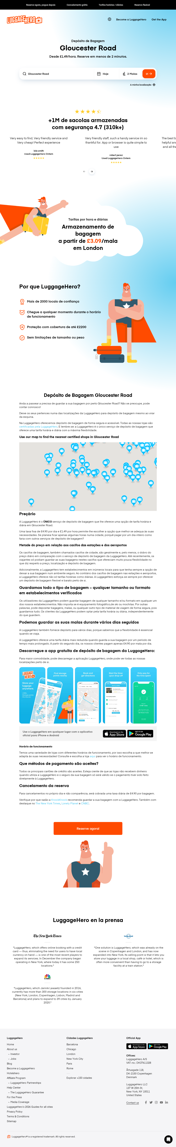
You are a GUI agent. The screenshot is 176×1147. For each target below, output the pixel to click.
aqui (92, 756)
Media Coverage (19, 1102)
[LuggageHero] (24, 23)
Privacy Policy (14, 1111)
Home (10, 1044)
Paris (69, 1063)
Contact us (132, 1102)
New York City (75, 1058)
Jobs (13, 1058)
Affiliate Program (16, 1078)
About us (12, 1049)
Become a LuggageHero (131, 19)
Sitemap (11, 1121)
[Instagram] (156, 1102)
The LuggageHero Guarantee (27, 1092)
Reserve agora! (88, 828)
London (71, 1054)
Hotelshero (13, 1073)
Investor (15, 1054)
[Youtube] (161, 1102)
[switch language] (110, 19)
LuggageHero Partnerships (25, 1082)
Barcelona (72, 1044)
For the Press (14, 1097)
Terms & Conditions (18, 1116)
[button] (168, 1139)
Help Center (14, 1087)
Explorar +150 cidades (79, 1077)
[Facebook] (146, 1102)
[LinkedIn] (166, 1102)
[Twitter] (151, 1102)
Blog (9, 1063)
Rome (70, 1068)
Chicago (71, 1049)
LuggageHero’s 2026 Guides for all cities (30, 1106)
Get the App (159, 19)
